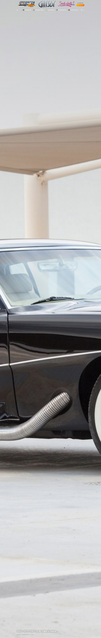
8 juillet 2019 (19, 634)
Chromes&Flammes (39, 10)
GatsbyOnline (28, 10)
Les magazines (51, 10)
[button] (83, 10)
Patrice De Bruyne (62, 10)
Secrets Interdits (74, 10)
